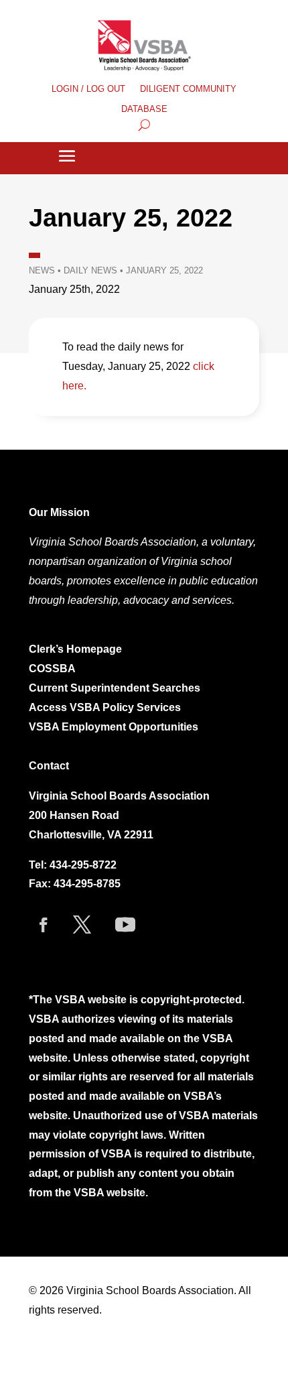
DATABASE (144, 109)
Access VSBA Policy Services (106, 707)
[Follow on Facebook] (43, 925)
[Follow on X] (82, 925)
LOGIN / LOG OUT (88, 89)
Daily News (90, 270)
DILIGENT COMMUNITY (188, 89)
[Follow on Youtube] (125, 925)
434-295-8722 (83, 865)
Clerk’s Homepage (75, 649)
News (42, 270)
